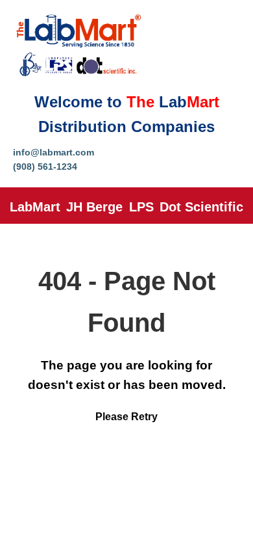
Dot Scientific (201, 207)
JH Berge (94, 207)
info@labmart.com (53, 152)
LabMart (35, 207)
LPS (141, 207)
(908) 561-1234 (45, 166)
